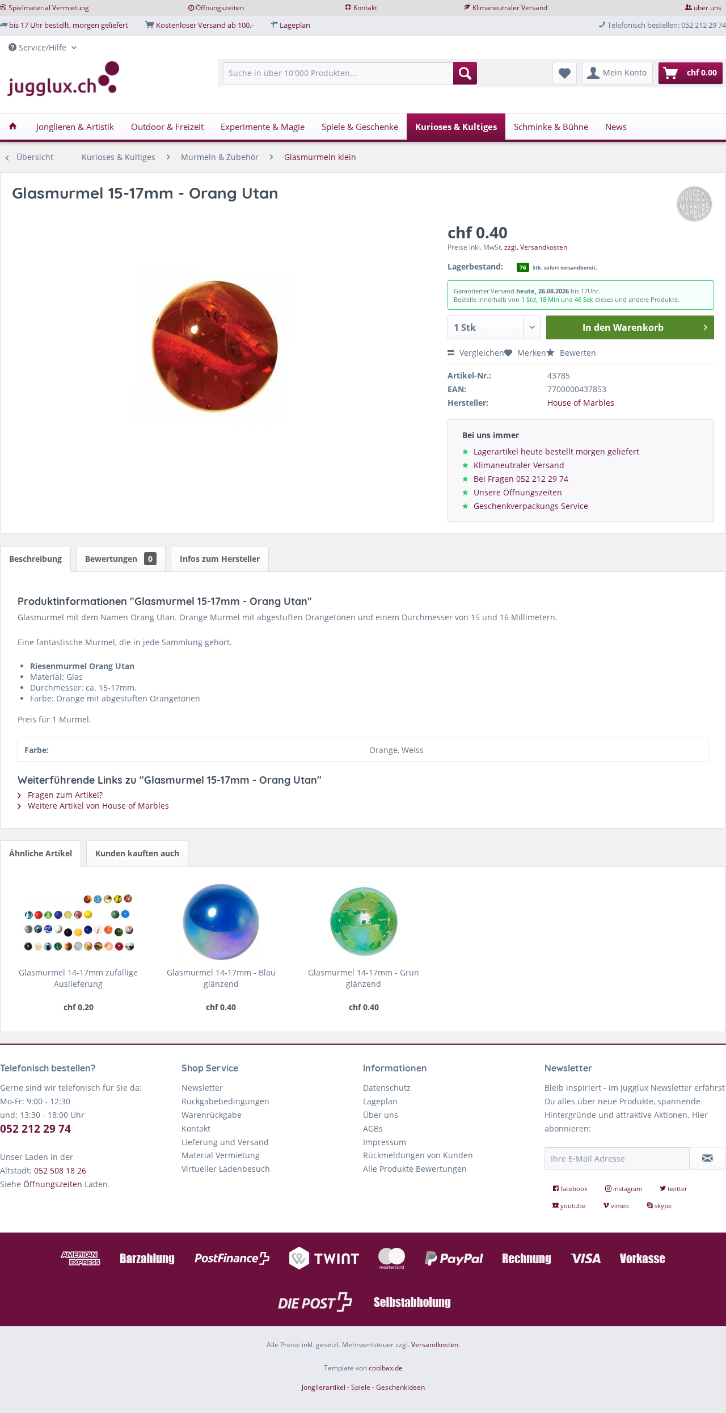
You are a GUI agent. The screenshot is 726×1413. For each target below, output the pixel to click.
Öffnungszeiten (220, 7)
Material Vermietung (221, 1155)
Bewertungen (119, 558)
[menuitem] (350, 78)
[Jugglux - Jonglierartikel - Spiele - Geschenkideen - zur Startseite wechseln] (63, 79)
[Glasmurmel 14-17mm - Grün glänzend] (364, 921)
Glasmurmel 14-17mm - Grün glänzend (363, 978)
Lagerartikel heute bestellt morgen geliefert (556, 451)
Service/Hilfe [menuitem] (42, 47)
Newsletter (202, 1087)
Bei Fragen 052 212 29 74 (521, 478)
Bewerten (577, 352)
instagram (627, 1188)
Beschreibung (35, 558)
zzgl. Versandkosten (535, 247)
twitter (676, 1188)
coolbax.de (386, 1368)
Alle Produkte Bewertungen (415, 1168)
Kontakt (365, 7)
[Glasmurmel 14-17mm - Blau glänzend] (221, 921)
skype (662, 1205)
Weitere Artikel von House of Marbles (97, 805)
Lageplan (295, 25)
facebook (574, 1188)
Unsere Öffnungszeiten (518, 492)
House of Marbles (580, 402)
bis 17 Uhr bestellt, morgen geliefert (68, 25)
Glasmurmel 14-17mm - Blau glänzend (221, 978)
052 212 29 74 (35, 1128)
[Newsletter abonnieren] (707, 1158)
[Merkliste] (564, 73)
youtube (573, 1205)
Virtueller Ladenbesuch (226, 1168)
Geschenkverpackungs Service (531, 506)
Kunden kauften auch (137, 853)
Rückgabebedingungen (225, 1101)
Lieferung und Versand (225, 1142)
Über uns (380, 1114)
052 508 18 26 (60, 1170)
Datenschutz (387, 1087)
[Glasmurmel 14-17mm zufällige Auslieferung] (78, 921)
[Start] (13, 126)
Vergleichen (480, 352)
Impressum (384, 1142)
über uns (707, 7)
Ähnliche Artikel (40, 853)
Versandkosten (434, 1344)
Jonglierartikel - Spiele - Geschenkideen (363, 1387)
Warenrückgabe (212, 1114)
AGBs (373, 1128)
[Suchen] (465, 73)
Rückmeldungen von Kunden (418, 1155)
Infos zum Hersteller (220, 558)
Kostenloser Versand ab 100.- (205, 25)
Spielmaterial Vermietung (49, 7)
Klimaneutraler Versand (509, 7)
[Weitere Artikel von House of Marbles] (694, 204)
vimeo (620, 1205)
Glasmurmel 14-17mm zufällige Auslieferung (78, 978)
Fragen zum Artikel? (64, 794)
